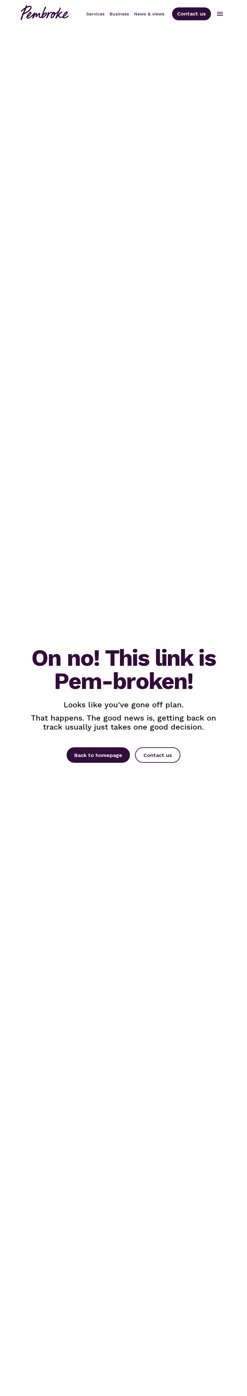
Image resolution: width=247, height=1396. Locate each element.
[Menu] (220, 13)
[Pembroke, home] (45, 13)
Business (119, 14)
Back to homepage (98, 755)
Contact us (191, 14)
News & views (149, 14)
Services (95, 14)
